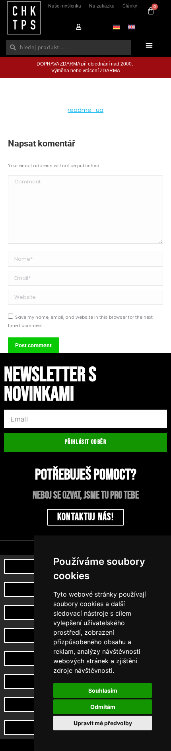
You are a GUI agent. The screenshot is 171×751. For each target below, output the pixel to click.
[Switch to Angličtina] (131, 26)
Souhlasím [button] (102, 690)
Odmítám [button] (102, 706)
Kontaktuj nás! (85, 517)
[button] (149, 45)
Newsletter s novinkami (50, 386)
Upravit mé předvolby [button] (103, 723)
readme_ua (85, 110)
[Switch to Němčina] (116, 26)
